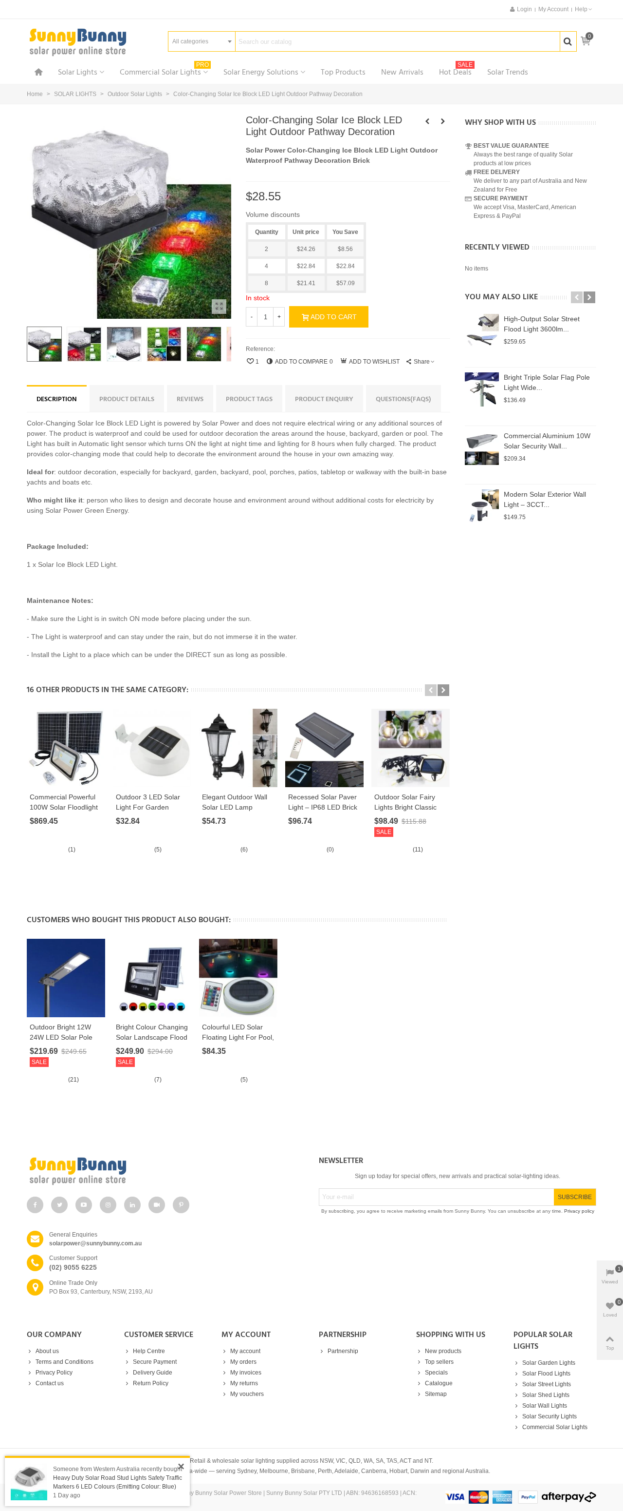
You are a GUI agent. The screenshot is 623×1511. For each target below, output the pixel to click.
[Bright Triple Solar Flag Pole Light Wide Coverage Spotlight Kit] (482, 389)
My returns (244, 1383)
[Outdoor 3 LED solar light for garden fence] (152, 748)
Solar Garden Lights (548, 1362)
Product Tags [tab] (249, 399)
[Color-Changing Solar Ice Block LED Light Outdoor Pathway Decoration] (219, 306)
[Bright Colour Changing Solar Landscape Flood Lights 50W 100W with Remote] (152, 978)
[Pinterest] (181, 1205)
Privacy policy (579, 1211)
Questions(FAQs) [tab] (403, 399)
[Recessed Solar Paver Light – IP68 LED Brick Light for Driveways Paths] (324, 748)
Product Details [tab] (126, 399)
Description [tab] (57, 399)
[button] (584, 9)
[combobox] (201, 41)
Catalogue (439, 1383)
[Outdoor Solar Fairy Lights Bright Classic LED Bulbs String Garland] (410, 748)
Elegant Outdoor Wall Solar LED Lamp (234, 802)
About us (47, 1351)
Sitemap (436, 1394)
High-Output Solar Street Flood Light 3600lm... (542, 324)
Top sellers (439, 1361)
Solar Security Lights (549, 1416)
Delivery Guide (152, 1372)
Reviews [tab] (190, 399)
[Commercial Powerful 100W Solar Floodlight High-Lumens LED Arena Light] (66, 748)
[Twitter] (59, 1205)
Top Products (343, 72)
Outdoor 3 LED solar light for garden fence (148, 807)
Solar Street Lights (546, 1384)
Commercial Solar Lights (164, 71)
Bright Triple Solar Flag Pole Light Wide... (547, 382)
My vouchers (247, 1394)
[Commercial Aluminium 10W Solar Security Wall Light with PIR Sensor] (482, 448)
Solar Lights (77, 72)
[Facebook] (35, 1205)
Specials (436, 1372)
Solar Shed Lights (545, 1395)
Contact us (50, 1383)
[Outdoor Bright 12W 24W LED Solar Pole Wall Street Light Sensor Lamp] (66, 978)
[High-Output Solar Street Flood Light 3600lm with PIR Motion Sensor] (482, 331)
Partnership (343, 1351)
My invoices (245, 1372)
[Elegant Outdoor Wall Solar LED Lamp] (238, 748)
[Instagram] (108, 1205)
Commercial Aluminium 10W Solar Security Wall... (547, 441)
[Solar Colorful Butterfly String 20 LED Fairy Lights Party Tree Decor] (443, 121)
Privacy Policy (54, 1372)
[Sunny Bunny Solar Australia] (78, 41)
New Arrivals (402, 72)
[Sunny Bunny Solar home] (165, 1170)
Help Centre (149, 1351)
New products (443, 1351)
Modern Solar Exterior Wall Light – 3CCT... (545, 499)
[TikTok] (156, 1205)
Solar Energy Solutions (260, 72)
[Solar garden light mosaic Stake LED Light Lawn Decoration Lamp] (427, 121)
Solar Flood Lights (546, 1373)
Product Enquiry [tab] (324, 399)
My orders (243, 1361)
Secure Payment (155, 1361)
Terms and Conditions (64, 1361)
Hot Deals (456, 71)
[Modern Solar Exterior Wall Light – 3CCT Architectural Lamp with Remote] (482, 506)
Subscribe (575, 1197)
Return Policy (150, 1383)
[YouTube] (83, 1205)
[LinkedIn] (132, 1205)
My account (245, 1351)
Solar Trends (507, 72)
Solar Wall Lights (544, 1405)
